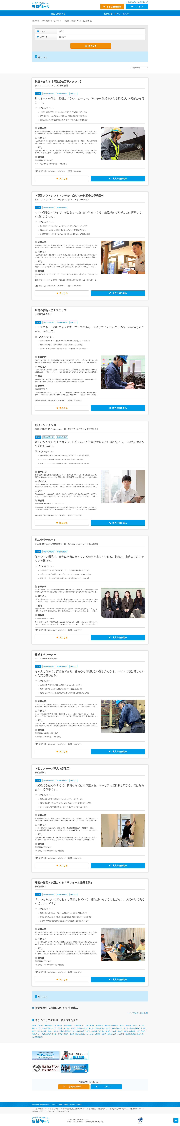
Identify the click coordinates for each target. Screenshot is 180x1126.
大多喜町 (97, 1034)
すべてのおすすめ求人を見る (138, 1013)
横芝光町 (68, 1031)
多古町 (143, 1028)
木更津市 (94, 1031)
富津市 (126, 1031)
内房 (82, 1031)
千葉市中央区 (47, 1025)
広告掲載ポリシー (103, 1109)
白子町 (60, 1034)
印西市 (73, 1028)
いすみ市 (90, 1034)
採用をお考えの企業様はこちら (138, 2)
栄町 (113, 1028)
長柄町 (66, 1034)
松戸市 (38, 1028)
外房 (138, 1031)
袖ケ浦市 (102, 1031)
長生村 (54, 1034)
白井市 (60, 1028)
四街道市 (115, 1025)
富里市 (102, 1028)
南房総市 (132, 1031)
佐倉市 (96, 1028)
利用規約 (93, 1109)
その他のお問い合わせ (38, 1111)
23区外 (121, 1034)
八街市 (108, 1028)
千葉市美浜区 (58, 1025)
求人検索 (40, 1109)
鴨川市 (83, 1034)
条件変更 (92, 46)
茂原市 (143, 1031)
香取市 (131, 1028)
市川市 (135, 1025)
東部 (85, 1028)
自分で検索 (58, 14)
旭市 (44, 1031)
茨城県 (127, 1034)
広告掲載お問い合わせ (136, 1109)
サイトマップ (50, 1111)
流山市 (54, 1028)
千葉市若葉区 (90, 1025)
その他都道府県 (37, 1037)
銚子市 (126, 1028)
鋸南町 (120, 1031)
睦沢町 (48, 1034)
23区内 (115, 1034)
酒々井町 (119, 1028)
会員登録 (113, 6)
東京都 (110, 1034)
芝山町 (61, 1031)
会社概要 (56, 1109)
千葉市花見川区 (79, 1025)
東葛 (33, 1028)
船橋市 (122, 1025)
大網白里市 (35, 1034)
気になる (63, 178)
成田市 (91, 1028)
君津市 (108, 1031)
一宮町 (42, 1034)
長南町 (72, 1034)
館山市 (114, 1031)
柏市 (43, 1028)
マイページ (48, 1109)
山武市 (50, 1031)
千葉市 (40, 1025)
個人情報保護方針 (74, 1109)
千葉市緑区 (99, 1025)
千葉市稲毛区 (68, 1025)
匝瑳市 (40, 1031)
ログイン (138, 6)
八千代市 (141, 1025)
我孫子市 (80, 1028)
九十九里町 (76, 1031)
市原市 (88, 1031)
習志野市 (128, 1025)
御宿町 (104, 1034)
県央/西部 (108, 1025)
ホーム (33, 1109)
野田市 (48, 1028)
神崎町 (137, 1028)
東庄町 (34, 1031)
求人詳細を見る (119, 178)
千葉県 (34, 1025)
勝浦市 (77, 1034)
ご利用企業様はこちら (62, 1111)
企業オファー (116, 14)
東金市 (56, 1031)
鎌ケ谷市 (67, 1028)
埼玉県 (133, 1034)
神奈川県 (140, 1034)
